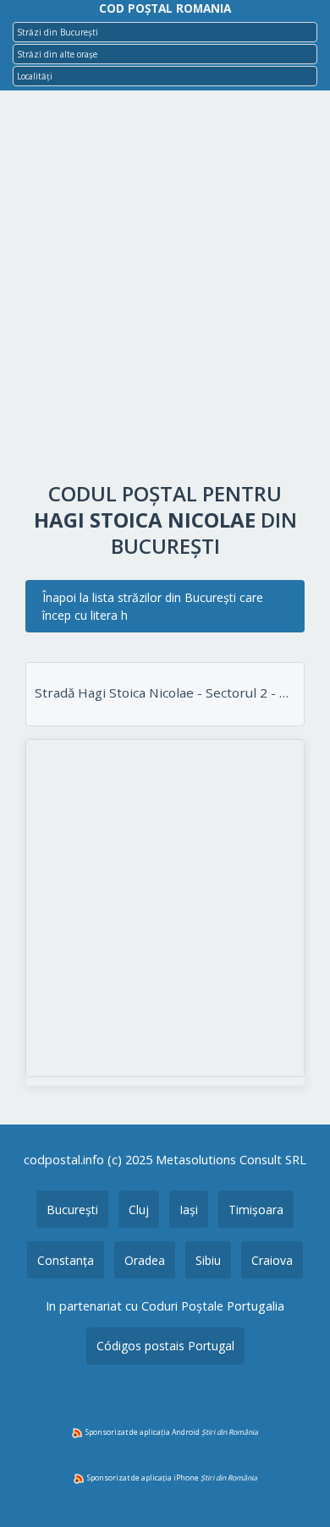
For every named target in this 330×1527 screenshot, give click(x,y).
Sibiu (208, 1260)
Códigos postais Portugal (165, 1346)
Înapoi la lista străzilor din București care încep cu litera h (152, 606)
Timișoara (255, 1209)
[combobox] (165, 32)
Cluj (139, 1209)
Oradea (144, 1260)
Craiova (272, 1260)
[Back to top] (294, 1487)
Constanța (65, 1260)
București (72, 1209)
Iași (188, 1209)
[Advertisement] (165, 290)
